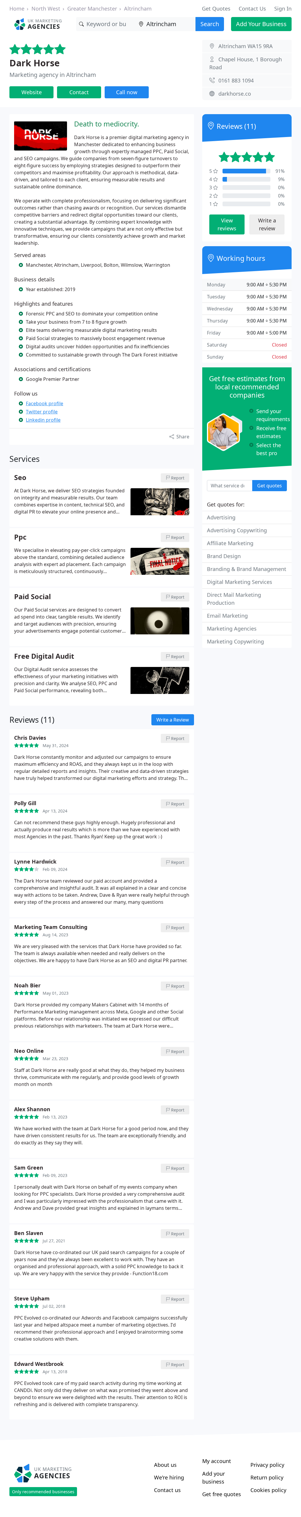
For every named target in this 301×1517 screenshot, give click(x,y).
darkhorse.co (234, 93)
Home (16, 8)
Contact (79, 92)
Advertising (221, 517)
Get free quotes (221, 1494)
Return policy (266, 1477)
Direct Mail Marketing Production (234, 598)
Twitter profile (42, 411)
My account (216, 1460)
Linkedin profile (43, 420)
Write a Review (172, 720)
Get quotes (269, 485)
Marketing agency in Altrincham (52, 75)
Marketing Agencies (232, 628)
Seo (20, 477)
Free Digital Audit (44, 656)
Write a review (267, 224)
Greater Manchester (92, 8)
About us (165, 1464)
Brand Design (224, 556)
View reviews (227, 224)
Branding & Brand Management (246, 568)
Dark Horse (34, 63)
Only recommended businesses (43, 1491)
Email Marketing (227, 615)
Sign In (283, 8)
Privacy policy (267, 1464)
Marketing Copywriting (235, 641)
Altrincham (138, 8)
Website (31, 92)
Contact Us (252, 8)
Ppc (20, 537)
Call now (126, 92)
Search (209, 24)
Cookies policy (268, 1490)
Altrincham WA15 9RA (245, 46)
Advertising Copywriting (237, 530)
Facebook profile (44, 403)
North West (45, 8)
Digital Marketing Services (239, 581)
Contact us (167, 1490)
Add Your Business (261, 24)
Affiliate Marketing (230, 543)
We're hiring (169, 1477)
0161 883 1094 (236, 80)
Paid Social (32, 596)
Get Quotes (216, 8)
